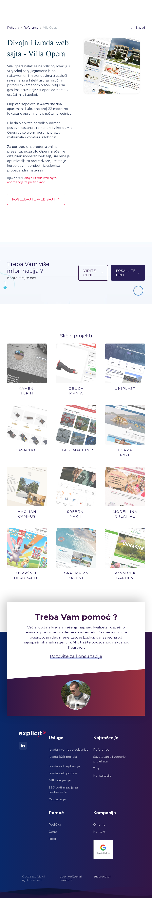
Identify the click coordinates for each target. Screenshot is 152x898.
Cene (53, 831)
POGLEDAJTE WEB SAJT (34, 199)
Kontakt (99, 831)
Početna (13, 27)
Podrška (55, 824)
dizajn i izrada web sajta (40, 178)
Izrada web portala (63, 773)
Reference (31, 27)
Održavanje (57, 799)
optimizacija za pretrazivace (26, 182)
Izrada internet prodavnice (68, 749)
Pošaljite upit (126, 273)
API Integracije (60, 780)
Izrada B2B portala (63, 756)
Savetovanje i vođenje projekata (109, 759)
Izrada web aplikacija (64, 766)
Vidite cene (89, 273)
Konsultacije (102, 775)
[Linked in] (23, 746)
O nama (99, 824)
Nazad (140, 27)
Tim (96, 768)
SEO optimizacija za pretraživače (63, 790)
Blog (52, 839)
